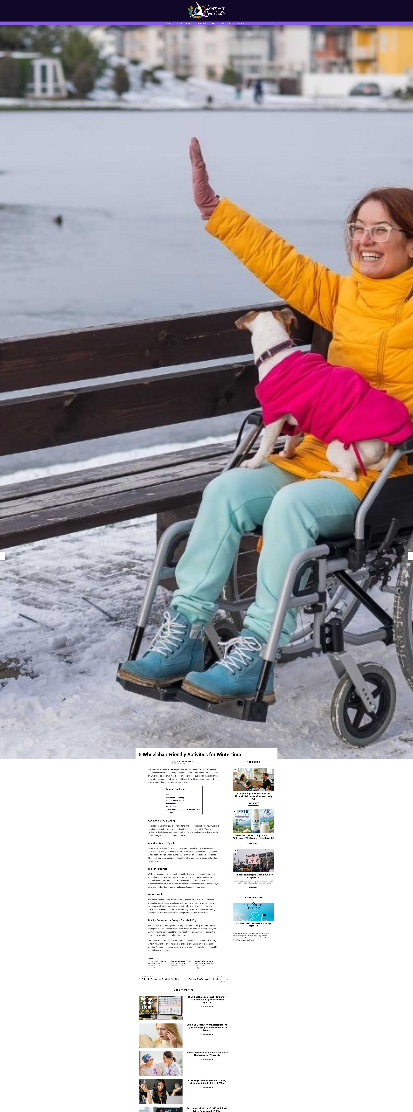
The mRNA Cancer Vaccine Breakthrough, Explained (253, 924)
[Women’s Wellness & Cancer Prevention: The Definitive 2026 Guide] (161, 1063)
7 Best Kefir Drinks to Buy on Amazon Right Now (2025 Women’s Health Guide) (253, 836)
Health (170, 23)
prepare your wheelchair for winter (162, 909)
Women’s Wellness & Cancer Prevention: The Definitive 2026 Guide (207, 1054)
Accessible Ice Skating (175, 798)
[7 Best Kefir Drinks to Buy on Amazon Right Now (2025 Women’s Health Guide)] (253, 821)
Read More (253, 804)
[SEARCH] (273, 23)
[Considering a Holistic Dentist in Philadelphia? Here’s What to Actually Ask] (253, 779)
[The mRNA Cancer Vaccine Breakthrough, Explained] (253, 912)
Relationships (185, 23)
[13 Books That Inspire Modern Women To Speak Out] (253, 860)
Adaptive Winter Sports (175, 801)
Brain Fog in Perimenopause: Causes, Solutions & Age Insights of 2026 (207, 1081)
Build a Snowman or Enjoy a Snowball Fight (183, 809)
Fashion (201, 23)
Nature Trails (171, 806)
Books (240, 23)
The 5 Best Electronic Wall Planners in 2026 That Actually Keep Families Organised (207, 1000)
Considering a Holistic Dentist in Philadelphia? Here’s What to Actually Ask (253, 796)
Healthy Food (217, 23)
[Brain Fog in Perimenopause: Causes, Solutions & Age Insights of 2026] (161, 1091)
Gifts (231, 23)
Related (171, 812)
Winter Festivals (172, 804)
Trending (235, 770)
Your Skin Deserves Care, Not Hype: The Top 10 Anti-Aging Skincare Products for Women (207, 1027)
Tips (190, 990)
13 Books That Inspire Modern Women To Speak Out (253, 876)
